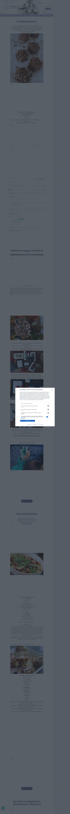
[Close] (53, 390)
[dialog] (35, 407)
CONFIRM (28, 420)
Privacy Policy (41, 424)
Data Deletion (29, 424)
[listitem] (35, 403)
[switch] (47, 406)
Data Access (35, 424)
